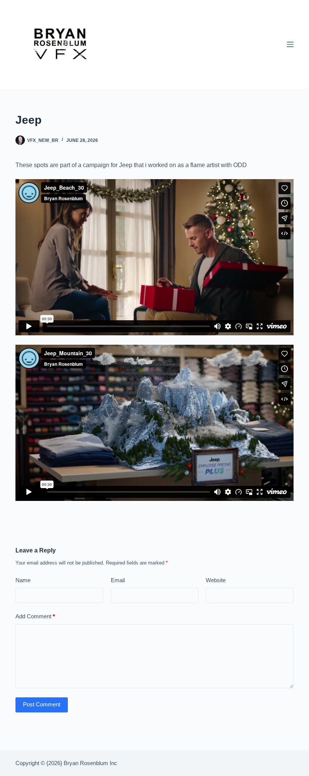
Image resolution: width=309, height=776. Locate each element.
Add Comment (35, 616)
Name (23, 580)
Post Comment (41, 704)
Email (118, 580)
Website (216, 580)
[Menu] (290, 44)
